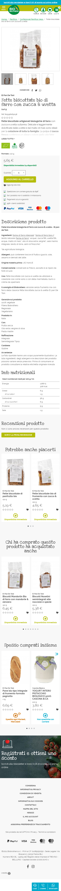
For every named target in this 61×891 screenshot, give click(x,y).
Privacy (33, 832)
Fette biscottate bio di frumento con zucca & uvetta (44, 496)
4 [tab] (30, 629)
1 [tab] (28, 526)
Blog (30, 820)
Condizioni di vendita (30, 793)
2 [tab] (30, 526)
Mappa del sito (30, 809)
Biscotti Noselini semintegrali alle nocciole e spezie (41, 599)
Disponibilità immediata (15, 519)
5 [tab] (33, 629)
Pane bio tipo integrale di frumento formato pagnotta (15, 693)
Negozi (30, 813)
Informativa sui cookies (30, 801)
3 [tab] (33, 526)
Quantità (7, 173)
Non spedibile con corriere (45, 720)
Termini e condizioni (47, 832)
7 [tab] (38, 629)
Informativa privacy (30, 789)
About (30, 797)
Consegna (30, 786)
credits (4, 873)
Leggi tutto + (8, 139)
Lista (50, 14)
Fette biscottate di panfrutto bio (12, 495)
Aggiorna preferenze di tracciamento (30, 824)
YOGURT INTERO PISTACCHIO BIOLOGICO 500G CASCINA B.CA (41, 694)
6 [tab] (35, 629)
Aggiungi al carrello (19, 179)
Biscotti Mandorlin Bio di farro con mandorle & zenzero (15, 599)
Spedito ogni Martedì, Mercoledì (16, 720)
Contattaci (30, 805)
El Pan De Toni (7, 95)
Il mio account (30, 817)
